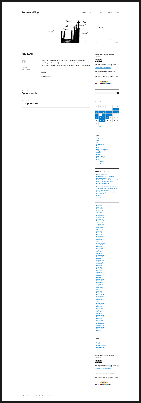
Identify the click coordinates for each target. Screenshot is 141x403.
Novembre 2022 (100, 279)
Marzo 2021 (99, 313)
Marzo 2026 (99, 214)
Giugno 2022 (99, 287)
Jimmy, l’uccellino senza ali (103, 178)
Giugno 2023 (99, 267)
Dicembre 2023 (100, 258)
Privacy (117, 12)
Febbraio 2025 (100, 234)
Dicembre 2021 (100, 298)
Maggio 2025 (99, 229)
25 (100, 121)
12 (103, 115)
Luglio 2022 (99, 286)
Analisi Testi (99, 139)
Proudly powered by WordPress (47, 396)
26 (103, 121)
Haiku (97, 147)
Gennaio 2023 (99, 275)
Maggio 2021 (99, 310)
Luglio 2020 (99, 318)
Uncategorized (100, 163)
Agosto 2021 (99, 305)
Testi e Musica (100, 161)
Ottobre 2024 (99, 241)
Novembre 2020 (100, 315)
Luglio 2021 (99, 306)
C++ (97, 142)
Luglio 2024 (99, 246)
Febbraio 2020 (100, 323)
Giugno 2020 (99, 320)
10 (96, 115)
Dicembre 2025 (100, 219)
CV (95, 12)
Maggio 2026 (99, 210)
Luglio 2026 (99, 207)
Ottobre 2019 (99, 329)
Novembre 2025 (100, 221)
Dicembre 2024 (100, 238)
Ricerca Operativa (100, 158)
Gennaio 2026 (100, 217)
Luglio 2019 (99, 330)
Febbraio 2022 (100, 294)
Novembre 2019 (100, 327)
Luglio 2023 (99, 265)
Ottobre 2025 (99, 222)
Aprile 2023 (99, 270)
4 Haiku (98, 195)
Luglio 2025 (99, 226)
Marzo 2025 (99, 233)
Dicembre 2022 (100, 277)
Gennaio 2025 (100, 236)
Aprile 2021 (99, 311)
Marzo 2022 (99, 293)
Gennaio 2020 (100, 325)
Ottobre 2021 (99, 301)
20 (107, 118)
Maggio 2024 (99, 250)
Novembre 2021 (100, 299)
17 (96, 118)
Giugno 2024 (99, 248)
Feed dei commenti (101, 345)
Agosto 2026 (99, 205)
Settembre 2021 (100, 303)
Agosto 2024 (99, 245)
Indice (90, 12)
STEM (97, 159)
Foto (97, 146)
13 (107, 115)
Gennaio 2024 (100, 257)
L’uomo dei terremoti (101, 174)
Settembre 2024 (100, 243)
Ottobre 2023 (99, 262)
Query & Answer (100, 156)
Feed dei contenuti (101, 344)
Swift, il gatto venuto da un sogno (105, 197)
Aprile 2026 (99, 212)
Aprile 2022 (99, 291)
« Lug (99, 126)
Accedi (98, 342)
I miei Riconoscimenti (102, 149)
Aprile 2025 (99, 231)
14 (110, 115)
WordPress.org (100, 347)
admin (23, 65)
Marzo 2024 (99, 253)
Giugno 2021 (99, 308)
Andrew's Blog (30, 12)
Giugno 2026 (99, 209)
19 (103, 118)
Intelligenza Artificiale (102, 151)
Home (84, 12)
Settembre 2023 (100, 263)
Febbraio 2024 (100, 255)
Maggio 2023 (99, 269)
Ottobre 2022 (99, 281)
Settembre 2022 (100, 282)
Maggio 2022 (99, 289)
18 (100, 118)
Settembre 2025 (100, 224)
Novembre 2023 (100, 260)
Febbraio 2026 (100, 215)
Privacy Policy (34, 396)
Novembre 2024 (100, 239)
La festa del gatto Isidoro (102, 183)
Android (98, 140)
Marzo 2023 (99, 272)
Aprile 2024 (99, 251)
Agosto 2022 (99, 284)
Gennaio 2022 (100, 296)
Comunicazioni (26, 69)
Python (98, 154)
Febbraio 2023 (100, 274)
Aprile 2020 (99, 322)
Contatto (110, 12)
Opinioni (98, 152)
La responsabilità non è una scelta (105, 176)
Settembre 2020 (100, 317)
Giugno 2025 (99, 227)
